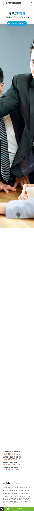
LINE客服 (19, 509)
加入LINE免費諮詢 (17, 23)
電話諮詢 (2, 509)
